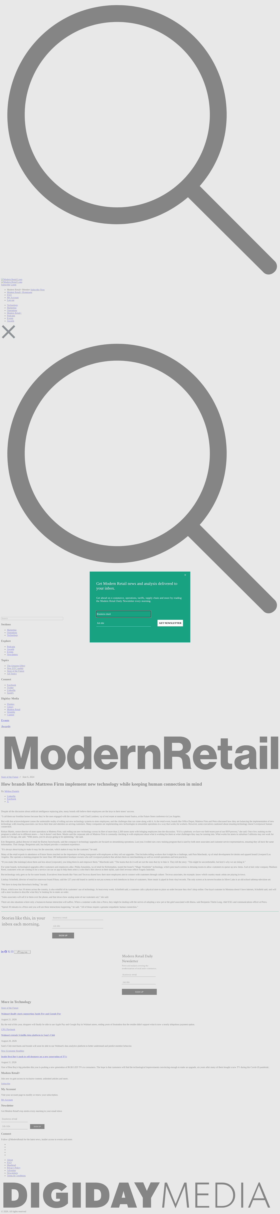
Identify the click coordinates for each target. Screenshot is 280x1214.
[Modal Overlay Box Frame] (140, 607)
